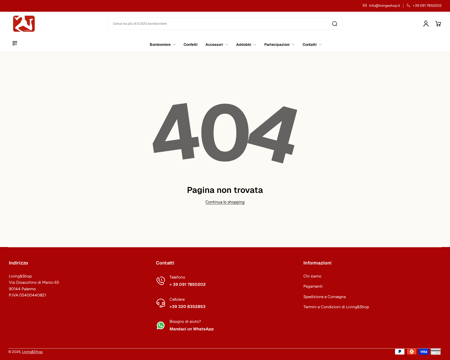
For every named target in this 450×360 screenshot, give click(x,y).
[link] (310, 44)
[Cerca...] (334, 24)
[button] (438, 23)
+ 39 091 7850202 (188, 284)
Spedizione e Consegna (324, 296)
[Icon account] (426, 24)
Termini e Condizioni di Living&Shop (336, 306)
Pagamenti (313, 286)
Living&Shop (32, 352)
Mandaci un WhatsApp (192, 329)
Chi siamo (312, 276)
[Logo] (24, 24)
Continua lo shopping (225, 201)
